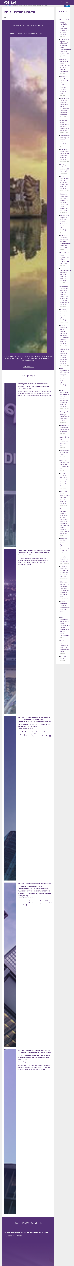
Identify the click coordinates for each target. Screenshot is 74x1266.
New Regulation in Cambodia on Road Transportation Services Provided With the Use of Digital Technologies (65, 627)
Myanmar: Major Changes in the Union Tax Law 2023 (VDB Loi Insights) (65, 276)
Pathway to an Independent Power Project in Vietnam (64, 429)
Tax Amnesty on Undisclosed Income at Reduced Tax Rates (64, 647)
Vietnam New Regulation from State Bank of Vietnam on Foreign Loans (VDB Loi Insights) (64, 224)
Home (5, 5)
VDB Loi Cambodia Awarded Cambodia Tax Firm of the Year (64, 608)
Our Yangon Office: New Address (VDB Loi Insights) (64, 169)
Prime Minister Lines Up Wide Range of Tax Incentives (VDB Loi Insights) (64, 155)
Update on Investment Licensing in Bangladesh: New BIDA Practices (64, 572)
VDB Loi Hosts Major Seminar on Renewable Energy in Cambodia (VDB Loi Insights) (64, 357)
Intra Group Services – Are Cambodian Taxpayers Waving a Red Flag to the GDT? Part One (64, 590)
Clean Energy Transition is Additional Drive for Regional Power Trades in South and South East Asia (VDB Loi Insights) (64, 296)
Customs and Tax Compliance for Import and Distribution (26, 1232)
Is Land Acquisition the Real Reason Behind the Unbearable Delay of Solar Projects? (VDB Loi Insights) (64, 335)
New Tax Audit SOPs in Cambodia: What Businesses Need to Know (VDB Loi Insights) (64, 28)
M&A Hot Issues (63, 658)
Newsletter (10, 5)
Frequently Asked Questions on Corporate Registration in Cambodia (64, 126)
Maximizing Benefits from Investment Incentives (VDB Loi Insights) (64, 316)
